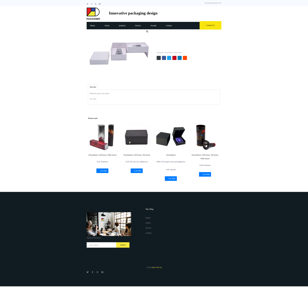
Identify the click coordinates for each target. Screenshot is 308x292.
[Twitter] (87, 4)
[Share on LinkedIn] (180, 58)
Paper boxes (178, 52)
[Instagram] (91, 4)
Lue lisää (103, 171)
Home (92, 26)
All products (169, 52)
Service (138, 26)
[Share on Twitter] (169, 58)
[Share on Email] (159, 58)
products (122, 26)
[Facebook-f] (92, 272)
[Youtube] (100, 4)
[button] (147, 31)
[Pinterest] (95, 4)
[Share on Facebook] (164, 58)
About (107, 26)
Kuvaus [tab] (93, 87)
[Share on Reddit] (185, 58)
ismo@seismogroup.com (213, 3)
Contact (169, 26)
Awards (153, 26)
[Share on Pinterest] (174, 58)
